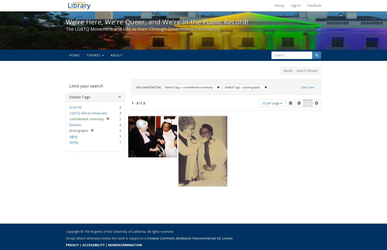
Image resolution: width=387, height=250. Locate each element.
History (279, 5)
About (117, 55)
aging (73, 136)
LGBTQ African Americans (88, 113)
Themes (94, 55)
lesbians (75, 125)
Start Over (307, 87)
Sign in (296, 5)
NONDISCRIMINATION (125, 245)
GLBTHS (75, 107)
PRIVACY (72, 245)
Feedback (314, 5)
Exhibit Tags (79, 97)
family (73, 142)
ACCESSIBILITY (93, 245)
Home (74, 55)
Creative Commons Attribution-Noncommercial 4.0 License (190, 238)
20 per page (271, 103)
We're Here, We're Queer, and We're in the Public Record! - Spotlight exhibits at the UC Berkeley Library (79, 5)
